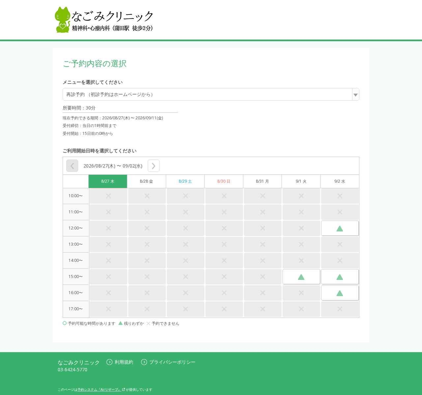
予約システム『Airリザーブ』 (99, 389)
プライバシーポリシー (172, 362)
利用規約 (124, 362)
